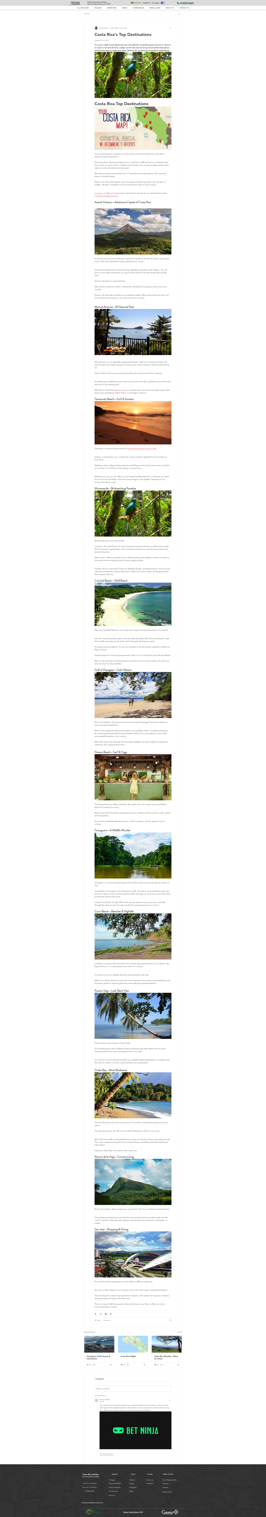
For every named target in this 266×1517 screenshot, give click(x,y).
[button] (179, 14)
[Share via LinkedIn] (106, 1314)
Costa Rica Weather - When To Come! (166, 1357)
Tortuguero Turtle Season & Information (98, 1357)
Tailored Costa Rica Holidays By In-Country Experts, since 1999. (99, 3)
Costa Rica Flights (128, 1356)
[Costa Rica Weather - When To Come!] (167, 1344)
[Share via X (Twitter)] (101, 1314)
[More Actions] (170, 1400)
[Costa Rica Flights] (133, 1344)
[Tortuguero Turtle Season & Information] (99, 1344)
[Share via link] (111, 1314)
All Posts (87, 14)
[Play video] (133, 128)
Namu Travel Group (131, 1512)
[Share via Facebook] (96, 1314)
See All (179, 1332)
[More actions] (170, 28)
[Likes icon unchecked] (101, 1454)
